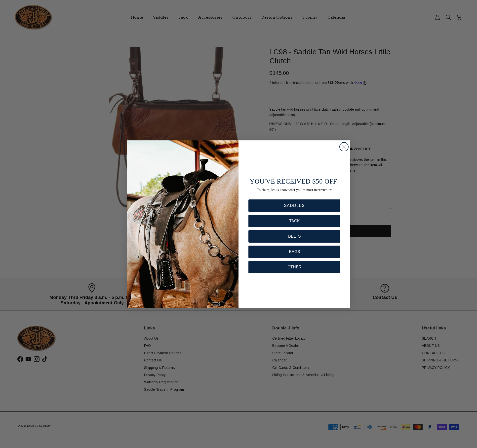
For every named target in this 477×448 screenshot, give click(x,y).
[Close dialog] (344, 146)
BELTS (294, 236)
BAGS (294, 252)
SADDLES (294, 205)
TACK (294, 221)
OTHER (294, 267)
